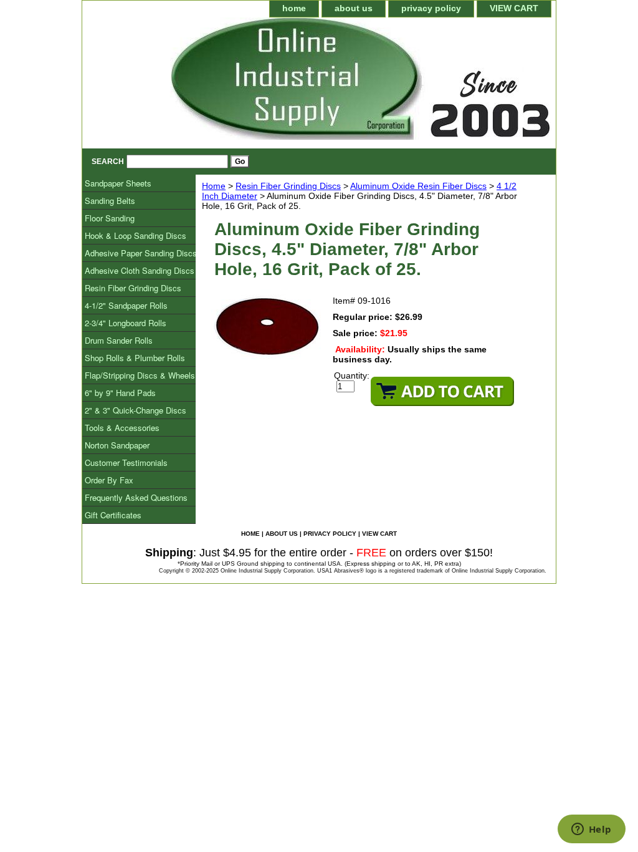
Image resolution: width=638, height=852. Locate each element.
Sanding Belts (110, 200)
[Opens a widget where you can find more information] (591, 830)
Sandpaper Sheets (118, 183)
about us (354, 8)
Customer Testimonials (126, 462)
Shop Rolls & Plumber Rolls (135, 358)
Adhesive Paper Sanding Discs (141, 253)
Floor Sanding (110, 218)
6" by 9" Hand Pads (120, 393)
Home (214, 186)
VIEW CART (514, 8)
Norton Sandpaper (117, 445)
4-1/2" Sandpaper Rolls (126, 305)
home (294, 8)
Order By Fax (109, 480)
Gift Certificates (113, 515)
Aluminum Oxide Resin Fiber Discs (418, 186)
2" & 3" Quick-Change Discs (135, 410)
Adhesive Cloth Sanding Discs (139, 270)
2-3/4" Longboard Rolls (125, 323)
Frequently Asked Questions (136, 497)
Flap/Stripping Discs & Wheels (140, 375)
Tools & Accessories (122, 427)
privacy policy (431, 8)
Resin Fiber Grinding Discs (288, 186)
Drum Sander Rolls (119, 340)
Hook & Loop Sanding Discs (135, 235)
